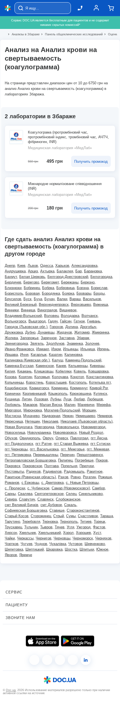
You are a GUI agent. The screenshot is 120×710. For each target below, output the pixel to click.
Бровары (83, 293)
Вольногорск (15, 321)
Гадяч (53, 321)
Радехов (33, 471)
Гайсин (65, 321)
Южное (102, 549)
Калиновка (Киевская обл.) (27, 360)
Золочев (92, 343)
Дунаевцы (46, 332)
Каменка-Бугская (19, 366)
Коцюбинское (16, 388)
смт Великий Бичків (21, 505)
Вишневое (67, 310)
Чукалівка (57, 544)
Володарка (70, 316)
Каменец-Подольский (83, 360)
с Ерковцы (30, 482)
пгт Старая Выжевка (71, 444)
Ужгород (83, 527)
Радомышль (74, 471)
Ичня (24, 354)
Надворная (51, 416)
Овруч (48, 438)
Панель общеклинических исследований (71, 34)
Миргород (13, 410)
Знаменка (75, 343)
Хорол (68, 533)
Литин (27, 399)
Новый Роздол (91, 432)
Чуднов (41, 544)
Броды (99, 293)
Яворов (11, 555)
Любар (79, 399)
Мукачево (31, 416)
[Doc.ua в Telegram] (60, 660)
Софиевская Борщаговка (26, 510)
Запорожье (29, 338)
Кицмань (24, 371)
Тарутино (12, 521)
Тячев (59, 527)
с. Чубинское (38, 488)
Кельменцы (78, 366)
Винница (28, 310)
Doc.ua (11, 690)
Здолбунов (55, 343)
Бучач (49, 299)
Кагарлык (39, 354)
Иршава (11, 354)
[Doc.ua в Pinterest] (86, 660)
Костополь (78, 382)
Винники (12, 310)
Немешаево (85, 416)
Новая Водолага (18, 427)
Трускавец (13, 527)
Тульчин (31, 527)
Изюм (56, 349)
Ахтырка (47, 271)
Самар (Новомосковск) (71, 488)
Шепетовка (14, 549)
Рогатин (89, 477)
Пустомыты (14, 471)
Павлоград (79, 438)
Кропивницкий (34, 393)
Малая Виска (51, 405)
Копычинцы (14, 382)
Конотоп (77, 377)
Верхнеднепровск (54, 304)
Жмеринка (100, 332)
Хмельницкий (49, 533)
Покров (102, 460)
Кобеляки (63, 371)
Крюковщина (80, 393)
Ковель (80, 371)
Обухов (11, 438)
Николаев (50, 421)
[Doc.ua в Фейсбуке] (34, 660)
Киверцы (97, 366)
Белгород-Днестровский (67, 277)
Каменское (45, 366)
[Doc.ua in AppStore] (42, 641)
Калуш (57, 360)
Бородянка (51, 293)
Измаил (42, 349)
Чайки (10, 538)
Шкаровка (54, 549)
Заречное (49, 338)
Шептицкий (34, 549)
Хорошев (83, 533)
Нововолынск (67, 427)
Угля (70, 527)
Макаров (30, 405)
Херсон (11, 533)
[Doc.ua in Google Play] (77, 641)
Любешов (95, 399)
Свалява (25, 494)
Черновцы (62, 538)
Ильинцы (70, 349)
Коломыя (42, 377)
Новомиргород (93, 427)
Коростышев (56, 382)
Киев (21, 265)
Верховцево (81, 304)
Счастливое (88, 516)
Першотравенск (90, 455)
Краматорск (39, 388)
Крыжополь (58, 393)
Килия (10, 371)
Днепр (10, 265)
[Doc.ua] (7, 8)
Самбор (98, 488)
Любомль (13, 405)
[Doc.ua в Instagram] (47, 660)
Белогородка (101, 277)
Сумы (71, 516)
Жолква (11, 338)
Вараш (75, 299)
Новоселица (15, 432)
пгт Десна (99, 438)
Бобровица (65, 288)
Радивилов (52, 471)
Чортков (11, 544)
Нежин (68, 416)
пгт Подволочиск (19, 444)
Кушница (12, 399)
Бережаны (69, 282)
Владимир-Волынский (23, 316)
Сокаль (70, 505)
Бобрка (48, 288)
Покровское (32, 466)
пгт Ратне (43, 444)
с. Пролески (15, 488)
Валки (62, 299)
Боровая (32, 293)
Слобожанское (68, 499)
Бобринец (32, 288)
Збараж (83, 338)
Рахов (63, 477)
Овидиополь (30, 438)
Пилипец (65, 460)
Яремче (25, 555)
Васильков (92, 299)
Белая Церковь (32, 277)
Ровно (76, 477)
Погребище (84, 460)
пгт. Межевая (98, 449)
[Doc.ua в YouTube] (73, 660)
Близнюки (13, 288)
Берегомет (50, 282)
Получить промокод (91, 161)
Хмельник (27, 533)
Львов (33, 265)
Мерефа (104, 405)
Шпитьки (87, 549)
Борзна (83, 288)
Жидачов (64, 332)
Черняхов (103, 538)
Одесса (46, 265)
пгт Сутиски (100, 444)
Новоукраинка (39, 432)
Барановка (93, 271)
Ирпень (103, 349)
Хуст (97, 533)
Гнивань (93, 321)
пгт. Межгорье (73, 449)
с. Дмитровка (52, 482)
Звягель (37, 343)
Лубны (55, 399)
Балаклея (65, 271)
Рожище (105, 477)
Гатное (79, 321)
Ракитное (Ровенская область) (30, 477)
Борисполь (14, 293)
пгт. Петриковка (18, 455)
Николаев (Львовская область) (86, 421)
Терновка (50, 521)
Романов (12, 482)
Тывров (46, 527)
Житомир (82, 332)
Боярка (68, 293)
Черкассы (25, 538)
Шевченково (95, 544)
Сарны (10, 494)
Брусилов (13, 299)
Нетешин (32, 421)
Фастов (99, 527)
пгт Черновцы (16, 449)
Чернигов (43, 538)
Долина (71, 327)
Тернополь (69, 521)
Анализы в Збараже (23, 34)
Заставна (67, 338)
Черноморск (83, 538)
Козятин (25, 377)
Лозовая (41, 399)
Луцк (67, 399)
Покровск (12, 466)
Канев (61, 366)
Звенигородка (16, 343)
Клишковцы (43, 371)
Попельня (69, 466)
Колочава (60, 377)
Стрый (58, 516)
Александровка (84, 265)
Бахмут (11, 277)
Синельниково (91, 494)
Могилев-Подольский (62, 410)
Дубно (30, 332)
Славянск (45, 499)
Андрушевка (15, 271)
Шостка (71, 549)
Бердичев (13, 282)
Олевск (62, 438)
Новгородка (44, 427)
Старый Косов (16, 516)
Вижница (100, 304)
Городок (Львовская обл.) (26, 327)
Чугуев (26, 544)
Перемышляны (45, 455)
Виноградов (47, 310)
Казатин (55, 354)
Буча (38, 299)
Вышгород (37, 321)
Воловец (51, 316)
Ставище (56, 510)
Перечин (67, 455)
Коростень (35, 382)
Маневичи (86, 405)
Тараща (106, 516)
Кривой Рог (99, 388)
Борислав (99, 288)
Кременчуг (78, 388)
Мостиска (13, 416)
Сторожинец (41, 516)
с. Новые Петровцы (82, 482)
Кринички (12, 393)
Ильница (87, 349)
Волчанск (89, 316)
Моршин (89, 410)
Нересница (14, 421)
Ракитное (94, 471)
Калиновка (73, 354)
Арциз (33, 271)
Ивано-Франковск (19, 349)
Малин (69, 405)
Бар (78, 271)
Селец (71, 494)
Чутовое (75, 544)
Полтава (51, 466)
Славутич (27, 499)
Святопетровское (49, 494)
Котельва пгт (100, 382)
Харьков (62, 265)
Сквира (11, 499)
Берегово (31, 282)
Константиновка (99, 377)
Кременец (59, 388)
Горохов (56, 327)
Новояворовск (65, 432)
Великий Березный (21, 304)
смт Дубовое (51, 505)
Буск (27, 299)
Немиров (104, 416)
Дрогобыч (88, 327)
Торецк (99, 521)
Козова (10, 377)
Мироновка (32, 410)
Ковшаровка (98, 371)
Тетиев (86, 521)
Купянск (100, 393)
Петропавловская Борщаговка (30, 460)
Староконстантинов (83, 510)
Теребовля (31, 521)
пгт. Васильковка (44, 449)
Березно (88, 282)
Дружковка (14, 332)
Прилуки (87, 466)
